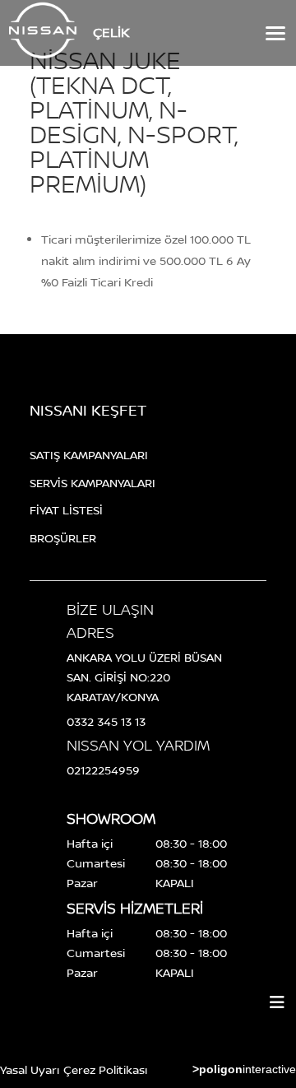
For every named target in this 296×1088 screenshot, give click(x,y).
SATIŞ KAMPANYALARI (89, 455)
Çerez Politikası (105, 1069)
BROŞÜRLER (63, 538)
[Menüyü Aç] (274, 33)
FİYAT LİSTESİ (66, 510)
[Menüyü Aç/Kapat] (277, 1002)
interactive (244, 1069)
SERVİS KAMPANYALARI (92, 483)
